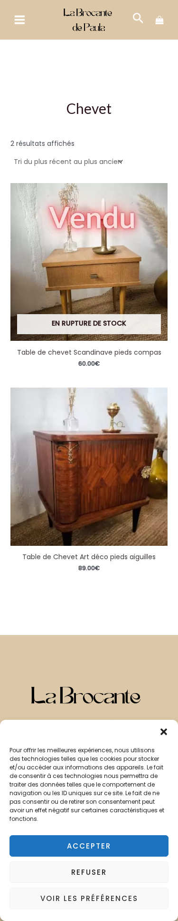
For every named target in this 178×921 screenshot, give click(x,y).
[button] (164, 732)
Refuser (89, 872)
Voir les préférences (89, 898)
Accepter (89, 846)
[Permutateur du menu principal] (20, 20)
